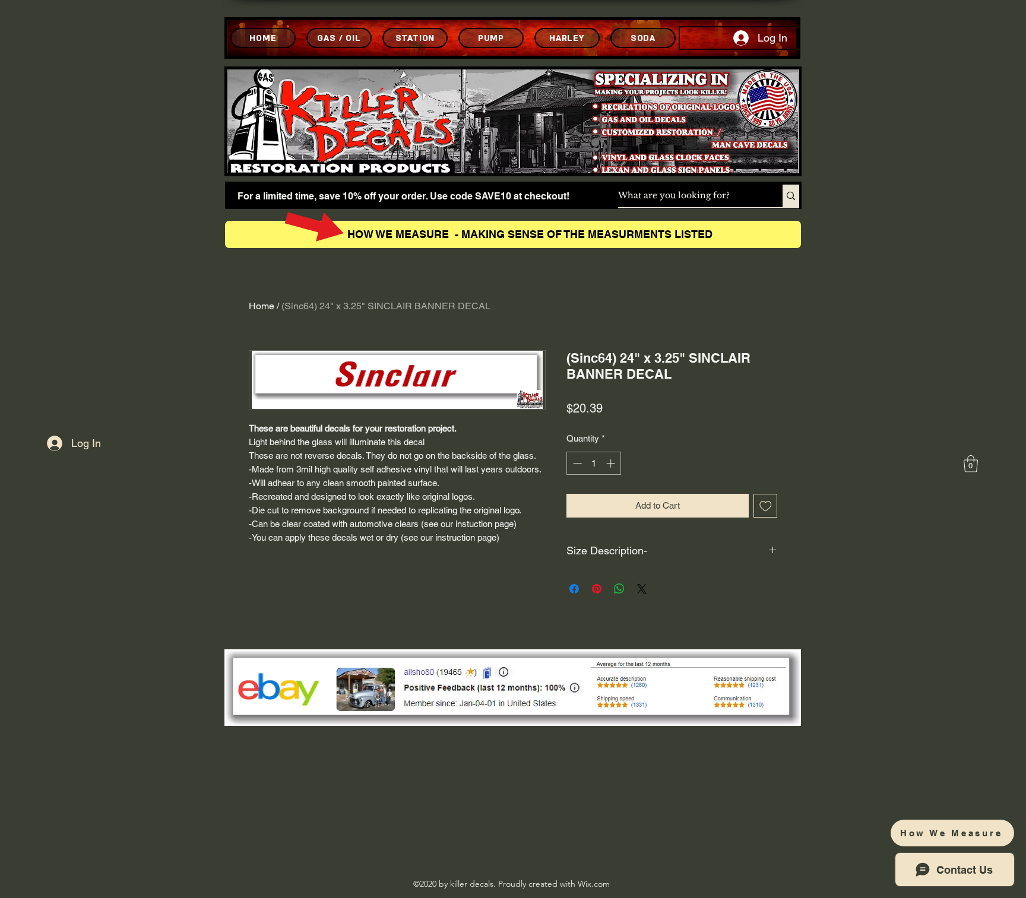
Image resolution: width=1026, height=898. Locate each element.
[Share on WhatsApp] (619, 589)
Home (261, 306)
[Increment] (612, 463)
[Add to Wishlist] (765, 506)
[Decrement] (576, 463)
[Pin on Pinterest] (597, 589)
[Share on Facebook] (574, 589)
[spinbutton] (594, 463)
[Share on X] (642, 589)
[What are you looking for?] (791, 196)
